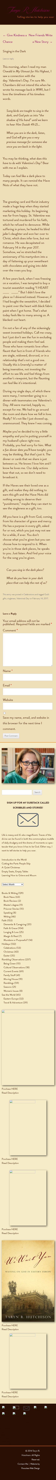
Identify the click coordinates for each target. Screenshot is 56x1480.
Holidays (6, 944)
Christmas (8, 952)
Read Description (10, 1093)
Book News (9, 897)
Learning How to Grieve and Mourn (19, 875)
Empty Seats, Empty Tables (15, 871)
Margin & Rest (11, 936)
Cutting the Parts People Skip (16, 863)
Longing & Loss (11, 932)
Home (3, 1425)
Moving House (11, 979)
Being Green (10, 963)
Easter (7, 955)
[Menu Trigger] (5, 5)
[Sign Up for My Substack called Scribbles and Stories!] (28, 820)
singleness (11, 598)
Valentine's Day (22, 598)
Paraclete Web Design (30, 1468)
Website (8, 699)
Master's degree (11, 905)
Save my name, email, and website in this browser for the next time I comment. (26, 723)
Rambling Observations (13, 959)
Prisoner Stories (11, 909)
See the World (8, 995)
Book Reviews (10, 901)
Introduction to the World (14, 860)
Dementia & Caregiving (15, 924)
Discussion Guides (9, 1432)
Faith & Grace (10, 928)
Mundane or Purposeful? (16, 940)
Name (8, 670)
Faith (4, 920)
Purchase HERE (10, 1089)
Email (7, 685)
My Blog (4, 1438)
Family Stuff (9, 975)
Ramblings (9, 983)
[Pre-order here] (28, 1047)
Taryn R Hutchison (28, 10)
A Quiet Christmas (11, 867)
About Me (5, 1441)
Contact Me (6, 1444)
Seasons (8, 987)
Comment (10, 630)
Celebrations (28, 594)
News (2, 1435)
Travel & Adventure (13, 1002)
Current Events (11, 971)
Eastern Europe (11, 999)
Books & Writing (10, 893)
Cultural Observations (14, 967)
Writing (7, 916)
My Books (5, 1429)
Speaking (8, 913)
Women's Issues (11, 991)
